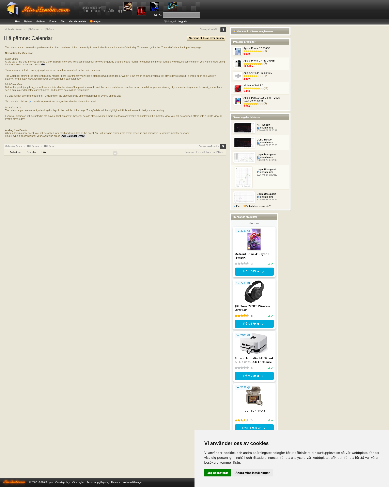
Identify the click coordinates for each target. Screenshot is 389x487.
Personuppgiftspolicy (209, 146)
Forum (53, 21)
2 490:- (247, 78)
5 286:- (247, 106)
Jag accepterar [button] (217, 472)
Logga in (182, 21)
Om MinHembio (77, 21)
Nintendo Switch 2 (254, 85)
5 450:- (247, 91)
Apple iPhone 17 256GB (257, 48)
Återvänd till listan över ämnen (206, 38)
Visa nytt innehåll (208, 29)
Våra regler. (78, 482)
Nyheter (28, 21)
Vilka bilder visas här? (258, 206)
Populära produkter (244, 42)
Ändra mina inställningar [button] (252, 472)
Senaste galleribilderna (246, 117)
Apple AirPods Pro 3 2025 (258, 73)
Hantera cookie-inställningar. (127, 482)
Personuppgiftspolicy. (98, 482)
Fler (238, 206)
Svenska (31, 152)
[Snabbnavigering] (223, 29)
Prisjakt (97, 21)
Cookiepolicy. (62, 482)
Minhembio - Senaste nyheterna (254, 31)
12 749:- (248, 66)
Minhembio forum (13, 146)
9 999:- (247, 54)
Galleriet (40, 21)
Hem (17, 21)
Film (63, 21)
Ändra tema (15, 152)
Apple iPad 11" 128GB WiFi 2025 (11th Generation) (262, 99)
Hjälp (44, 152)
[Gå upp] (115, 153)
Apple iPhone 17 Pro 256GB (259, 60)
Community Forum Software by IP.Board (204, 152)
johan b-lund (266, 127)
